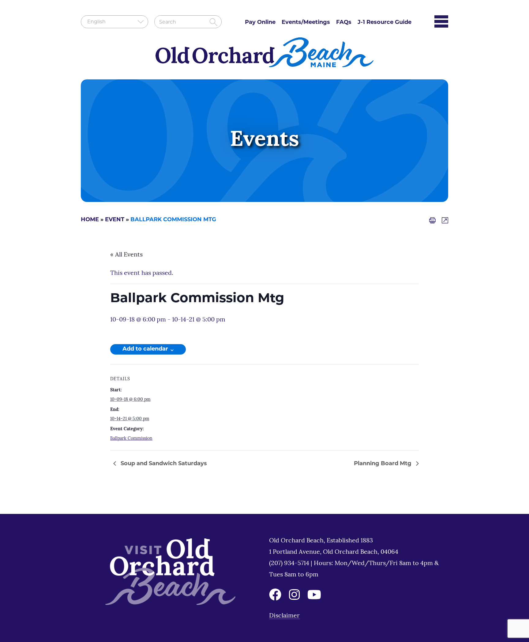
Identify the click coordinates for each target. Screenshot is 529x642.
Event (114, 220)
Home (90, 220)
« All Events (126, 255)
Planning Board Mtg (383, 464)
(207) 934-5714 (290, 563)
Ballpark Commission (131, 438)
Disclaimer (284, 616)
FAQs (343, 22)
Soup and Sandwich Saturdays (163, 464)
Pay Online (260, 22)
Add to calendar (145, 349)
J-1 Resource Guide (384, 22)
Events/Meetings (306, 22)
